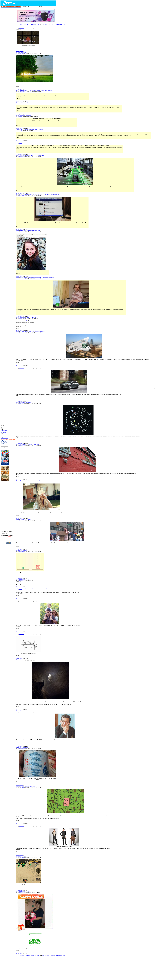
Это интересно (19, 824)
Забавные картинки (24, 747)
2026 (61, 24)
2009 (23, 24)
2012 (29, 24)
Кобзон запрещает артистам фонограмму (28, 710)
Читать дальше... (19, 51)
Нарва (17, 90)
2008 (21, 24)
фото (27, 320)
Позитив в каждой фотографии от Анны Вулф (30, 480)
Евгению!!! (28, 891)
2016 (38, 24)
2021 (50, 24)
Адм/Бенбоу (22, 91)
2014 (34, 24)
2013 (32, 24)
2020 (48, 24)
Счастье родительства (24, 599)
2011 (27, 24)
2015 (36, 24)
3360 (64, 24)
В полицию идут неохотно (25, 115)
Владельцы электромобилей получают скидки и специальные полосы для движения (37, 366)
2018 (43, 24)
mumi (20, 103)
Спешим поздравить (20, 579)
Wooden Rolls (22, 26)
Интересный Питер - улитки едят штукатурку (29, 444)
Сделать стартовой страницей (6, 957)
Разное (17, 155)
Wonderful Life (23, 52)
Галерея (18, 480)
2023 (54, 24)
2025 (59, 24)
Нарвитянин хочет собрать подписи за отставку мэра (31, 141)
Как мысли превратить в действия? (27, 786)
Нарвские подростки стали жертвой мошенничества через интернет (34, 587)
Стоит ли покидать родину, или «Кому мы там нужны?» (32, 129)
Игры (17, 26)
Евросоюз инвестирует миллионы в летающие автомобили (32, 331)
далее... (2, 538)
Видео (17, 599)
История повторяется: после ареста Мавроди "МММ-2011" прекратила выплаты (37, 277)
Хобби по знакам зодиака (25, 402)
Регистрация (3, 432)
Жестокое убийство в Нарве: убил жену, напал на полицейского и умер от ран (36, 90)
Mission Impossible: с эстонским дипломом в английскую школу (34, 102)
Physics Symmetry (23, 550)
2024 (57, 24)
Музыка (18, 52)
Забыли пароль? (4, 430)
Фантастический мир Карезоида (27, 659)
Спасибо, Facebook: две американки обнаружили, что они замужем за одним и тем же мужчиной (40, 194)
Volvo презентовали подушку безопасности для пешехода (32, 155)
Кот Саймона (24, 632)
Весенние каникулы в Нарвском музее (28, 317)
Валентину (28, 579)
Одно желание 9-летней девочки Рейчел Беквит (30, 230)
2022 (52, 24)
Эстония (18, 102)
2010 (25, 24)
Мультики (18, 632)
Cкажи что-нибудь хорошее (25, 519)
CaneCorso (21, 28)
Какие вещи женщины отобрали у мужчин (32, 824)
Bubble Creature (22, 856)
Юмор (17, 747)
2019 (46, 24)
